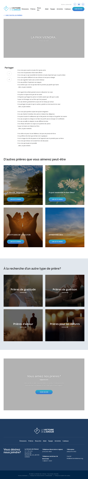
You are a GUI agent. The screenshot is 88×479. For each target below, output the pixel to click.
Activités (60, 9)
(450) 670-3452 (71, 451)
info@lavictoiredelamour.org (75, 458)
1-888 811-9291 (47, 461)
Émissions (25, 9)
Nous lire (39, 9)
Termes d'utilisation (23, 475)
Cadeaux (68, 9)
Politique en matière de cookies (62, 475)
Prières (32, 9)
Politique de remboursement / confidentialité (41, 475)
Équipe (52, 9)
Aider (47, 9)
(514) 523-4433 (47, 451)
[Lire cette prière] (23, 185)
